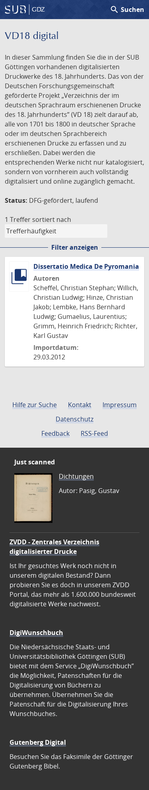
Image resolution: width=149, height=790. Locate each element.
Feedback (55, 433)
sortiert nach (51, 219)
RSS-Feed (94, 433)
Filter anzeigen (74, 247)
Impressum (120, 404)
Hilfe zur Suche (34, 404)
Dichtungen (76, 476)
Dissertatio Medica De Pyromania (86, 266)
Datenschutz (74, 419)
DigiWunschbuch (36, 632)
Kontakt (79, 404)
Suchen (127, 9)
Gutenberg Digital (38, 742)
